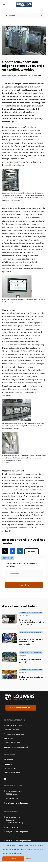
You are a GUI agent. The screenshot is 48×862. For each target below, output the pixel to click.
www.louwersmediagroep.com (18, 841)
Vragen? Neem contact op (19, 708)
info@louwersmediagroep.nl (17, 803)
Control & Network (11, 730)
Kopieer (31, 551)
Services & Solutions (12, 743)
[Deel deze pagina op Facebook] (12, 551)
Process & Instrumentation (14, 734)
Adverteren (8, 760)
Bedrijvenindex (10, 768)
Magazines (8, 764)
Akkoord (13, 859)
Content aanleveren (12, 773)
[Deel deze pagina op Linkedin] (20, 551)
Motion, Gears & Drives (13, 725)
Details (28, 858)
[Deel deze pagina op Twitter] (5, 551)
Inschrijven (24, 585)
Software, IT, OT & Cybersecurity (16, 76)
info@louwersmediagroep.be (17, 832)
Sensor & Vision (10, 738)
